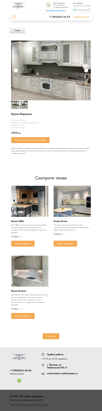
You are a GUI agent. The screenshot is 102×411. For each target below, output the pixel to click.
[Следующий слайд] (86, 70)
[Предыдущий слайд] (16, 70)
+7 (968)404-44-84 (59, 16)
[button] (81, 17)
